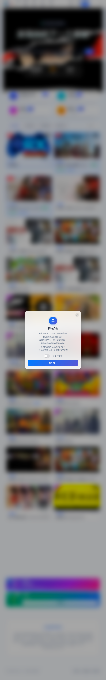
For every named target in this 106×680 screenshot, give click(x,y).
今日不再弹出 (56, 356)
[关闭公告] (77, 315)
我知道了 (53, 363)
